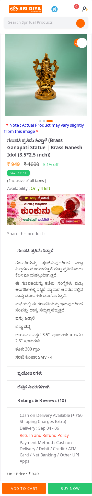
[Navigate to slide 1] (40, 121)
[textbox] (46, 22)
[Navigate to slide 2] (44, 121)
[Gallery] (46, 78)
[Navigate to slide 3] (50, 121)
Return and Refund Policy (44, 435)
